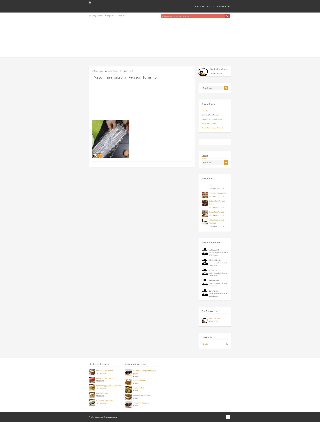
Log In (211, 6)
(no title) (205, 111)
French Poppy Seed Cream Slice (108, 386)
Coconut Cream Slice (104, 401)
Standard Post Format (210, 115)
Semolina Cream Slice (104, 371)
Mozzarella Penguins (141, 403)
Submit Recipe (224, 6)
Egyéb (205, 344)
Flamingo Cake (102, 393)
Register (200, 6)
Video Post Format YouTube (212, 128)
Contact (121, 16)
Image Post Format (209, 123)
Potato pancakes (139, 380)
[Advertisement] (160, 38)
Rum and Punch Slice (104, 378)
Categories (109, 16)
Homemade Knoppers (141, 395)
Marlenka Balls (138, 388)
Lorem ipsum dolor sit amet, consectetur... (218, 264)
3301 (211, 185)
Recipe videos (97, 16)
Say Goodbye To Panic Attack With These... (218, 254)
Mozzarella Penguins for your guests (144, 372)
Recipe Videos (112, 71)
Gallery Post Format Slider (212, 119)
